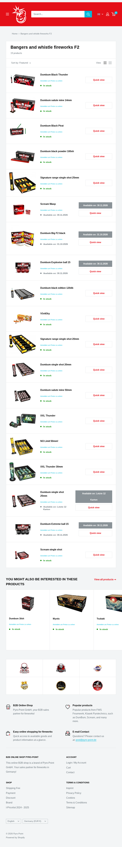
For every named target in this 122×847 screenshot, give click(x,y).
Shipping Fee (13, 788)
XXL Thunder (47, 415)
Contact (70, 772)
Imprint (69, 788)
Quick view (99, 80)
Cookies (70, 798)
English (11, 821)
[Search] (88, 14)
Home (15, 33)
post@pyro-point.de (86, 740)
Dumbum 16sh (16, 618)
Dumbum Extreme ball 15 (54, 524)
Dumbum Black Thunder (54, 74)
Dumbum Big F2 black (52, 233)
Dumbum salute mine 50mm (56, 390)
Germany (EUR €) (32, 821)
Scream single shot (51, 549)
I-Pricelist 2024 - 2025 (17, 807)
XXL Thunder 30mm (51, 466)
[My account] (107, 14)
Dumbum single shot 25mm (52, 494)
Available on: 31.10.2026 (95, 234)
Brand (9, 802)
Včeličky (45, 313)
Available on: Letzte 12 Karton (93, 496)
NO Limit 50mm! (49, 441)
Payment (10, 793)
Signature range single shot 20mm (59, 339)
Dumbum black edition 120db (56, 288)
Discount (10, 798)
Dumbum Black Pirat (52, 125)
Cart (68, 767)
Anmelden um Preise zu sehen (51, 81)
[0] (113, 14)
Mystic (56, 618)
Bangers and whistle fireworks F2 (36, 33)
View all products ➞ (105, 579)
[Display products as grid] (110, 62)
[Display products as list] (105, 62)
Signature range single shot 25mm (59, 177)
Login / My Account (76, 762)
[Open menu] (7, 14)
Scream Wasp (48, 204)
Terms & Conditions (76, 802)
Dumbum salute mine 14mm (56, 100)
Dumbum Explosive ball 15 (55, 262)
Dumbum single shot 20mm (55, 364)
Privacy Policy (73, 793)
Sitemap (70, 807)
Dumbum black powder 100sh (57, 151)
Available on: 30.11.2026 (95, 205)
